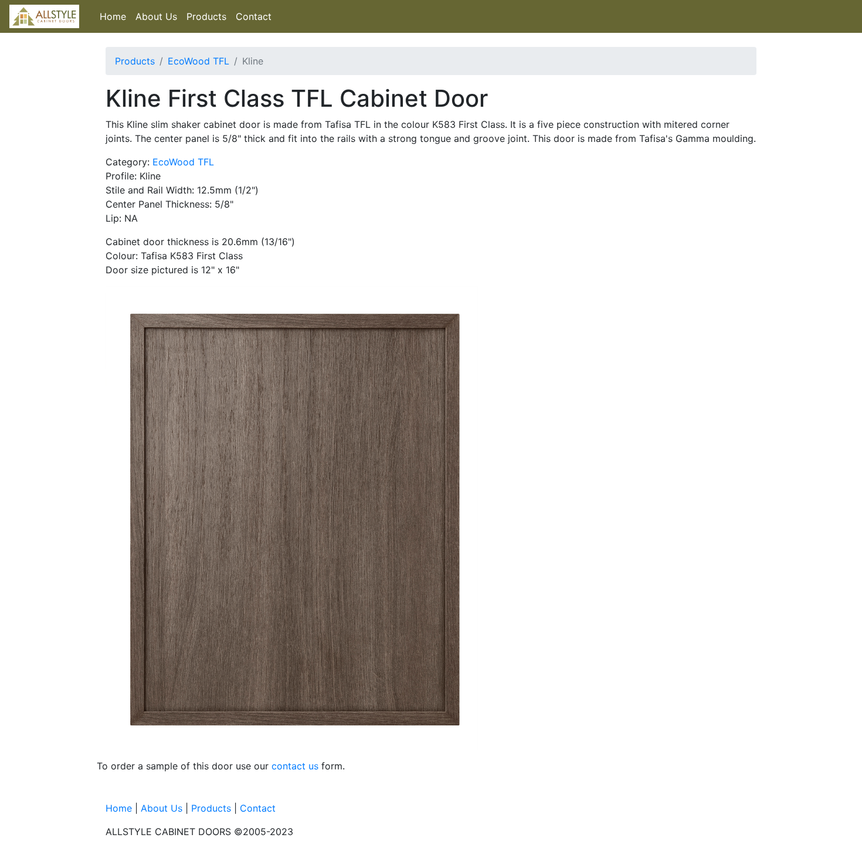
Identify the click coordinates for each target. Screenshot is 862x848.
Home (113, 16)
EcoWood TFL (198, 61)
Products (206, 16)
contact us (295, 766)
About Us (156, 16)
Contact (254, 16)
